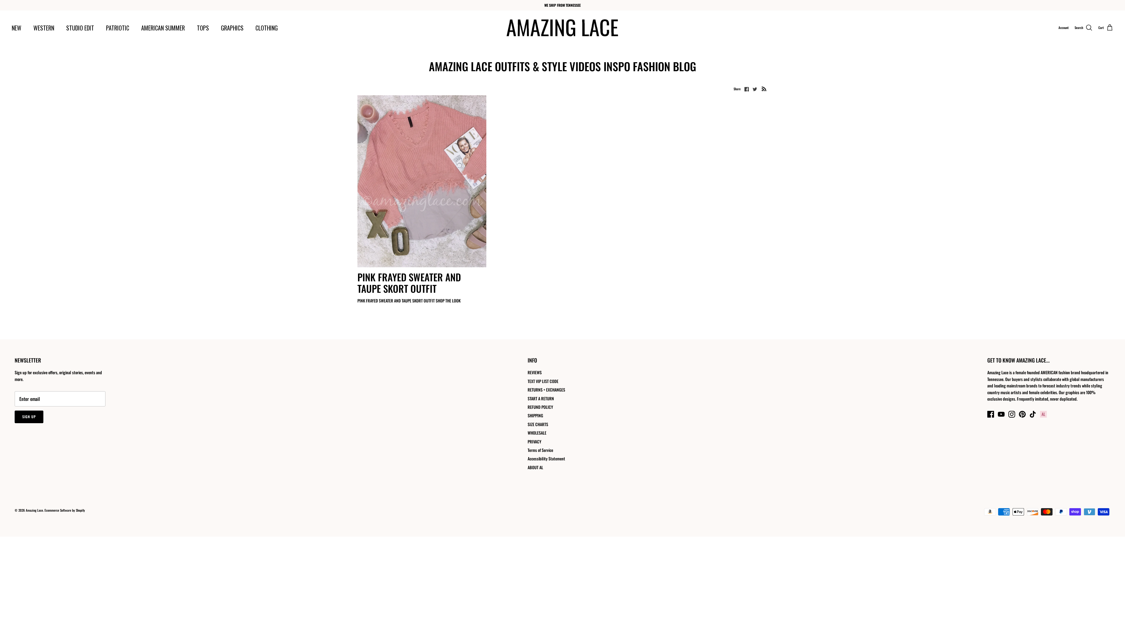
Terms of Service (540, 450)
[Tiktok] (1032, 414)
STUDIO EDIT (80, 27)
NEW (16, 27)
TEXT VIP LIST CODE (543, 381)
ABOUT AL (535, 467)
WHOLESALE (537, 433)
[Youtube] (1001, 414)
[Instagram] (1011, 414)
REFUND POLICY (540, 407)
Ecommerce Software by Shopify (65, 510)
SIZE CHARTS (538, 424)
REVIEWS (535, 372)
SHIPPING (535, 415)
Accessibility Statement (546, 458)
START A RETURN (541, 398)
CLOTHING (266, 27)
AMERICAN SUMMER (163, 27)
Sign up (29, 416)
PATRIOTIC (117, 27)
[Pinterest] (1022, 414)
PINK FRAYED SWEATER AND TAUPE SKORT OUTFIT (409, 283)
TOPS (203, 27)
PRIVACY (534, 441)
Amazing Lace (34, 510)
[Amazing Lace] (563, 27)
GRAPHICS (232, 27)
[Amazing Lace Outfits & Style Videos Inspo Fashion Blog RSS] (764, 88)
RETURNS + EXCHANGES (546, 390)
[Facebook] (990, 414)
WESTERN (43, 27)
